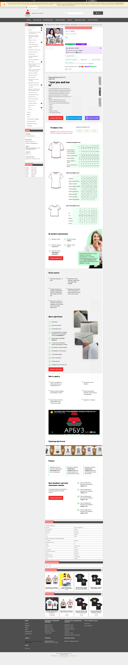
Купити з (79, 44)
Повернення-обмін (28, 631)
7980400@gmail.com (31, 141)
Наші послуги (36, 19)
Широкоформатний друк (33, 94)
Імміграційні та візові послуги (34, 49)
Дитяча (94, 130)
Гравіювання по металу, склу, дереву (72, 634)
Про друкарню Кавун (48, 19)
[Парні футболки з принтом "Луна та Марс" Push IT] (96, 579)
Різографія (31, 87)
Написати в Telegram (76, 118)
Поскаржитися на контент (61, 655)
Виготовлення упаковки (33, 98)
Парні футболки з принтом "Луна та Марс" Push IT (96, 588)
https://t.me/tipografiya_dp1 (32, 143)
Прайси (26, 627)
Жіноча (87, 130)
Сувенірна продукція (33, 103)
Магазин (58, 24)
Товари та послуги (51, 24)
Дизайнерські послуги (33, 75)
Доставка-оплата (28, 633)
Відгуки (28, 114)
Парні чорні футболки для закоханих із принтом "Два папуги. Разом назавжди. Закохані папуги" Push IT (81, 612)
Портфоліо (29, 125)
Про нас (29, 112)
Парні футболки (74, 24)
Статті (30, 107)
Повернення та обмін (80, 19)
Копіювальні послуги (33, 92)
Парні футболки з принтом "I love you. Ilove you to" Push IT (51, 588)
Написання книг (32, 42)
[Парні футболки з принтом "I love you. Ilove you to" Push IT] (51, 579)
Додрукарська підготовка (34, 82)
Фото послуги (87, 623)
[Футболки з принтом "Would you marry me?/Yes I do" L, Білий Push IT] (51, 603)
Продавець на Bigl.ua (64, 654)
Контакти (69, 19)
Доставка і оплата (31, 121)
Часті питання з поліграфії (33, 119)
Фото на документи (88, 625)
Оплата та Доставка (93, 19)
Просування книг (32, 54)
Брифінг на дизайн (60, 19)
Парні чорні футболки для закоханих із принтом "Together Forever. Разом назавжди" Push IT (96, 612)
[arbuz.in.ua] (27, 13)
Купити (70, 44)
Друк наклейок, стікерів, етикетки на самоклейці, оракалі (33, 36)
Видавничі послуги (32, 40)
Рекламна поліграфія (33, 72)
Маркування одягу (32, 96)
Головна (28, 19)
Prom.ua (70, 653)
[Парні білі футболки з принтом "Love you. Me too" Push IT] (66, 579)
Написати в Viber (94, 118)
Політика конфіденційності (71, 655)
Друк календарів (32, 77)
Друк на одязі (31, 61)
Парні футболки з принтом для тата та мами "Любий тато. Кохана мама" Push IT (81, 588)
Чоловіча (79, 130)
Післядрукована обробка (34, 84)
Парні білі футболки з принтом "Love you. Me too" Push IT (67, 588)
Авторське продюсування (34, 59)
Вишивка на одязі (32, 101)
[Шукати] (83, 13)
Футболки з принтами (65, 24)
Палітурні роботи (48, 632)
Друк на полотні (32, 105)
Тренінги (30, 109)
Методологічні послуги (33, 51)
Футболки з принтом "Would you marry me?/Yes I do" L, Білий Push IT (52, 611)
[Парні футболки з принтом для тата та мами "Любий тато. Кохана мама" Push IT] (81, 579)
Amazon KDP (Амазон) (33, 44)
